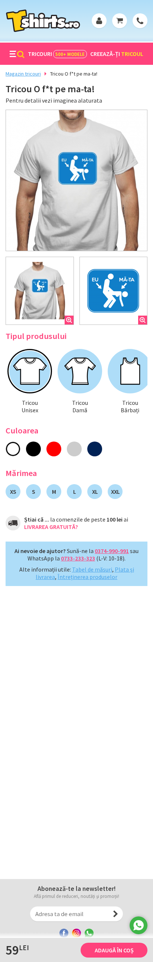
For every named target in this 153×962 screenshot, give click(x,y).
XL (95, 491)
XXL (115, 491)
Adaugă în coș (114, 950)
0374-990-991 (112, 551)
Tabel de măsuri (92, 569)
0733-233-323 (78, 558)
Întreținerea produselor (87, 576)
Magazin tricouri (23, 73)
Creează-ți (116, 53)
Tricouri (56, 53)
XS (13, 491)
